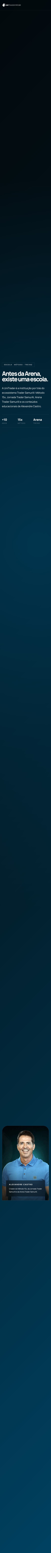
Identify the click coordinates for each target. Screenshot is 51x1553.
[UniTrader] (12, 5)
